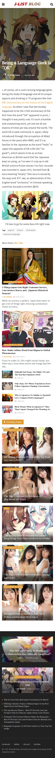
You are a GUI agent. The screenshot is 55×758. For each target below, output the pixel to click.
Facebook (6, 744)
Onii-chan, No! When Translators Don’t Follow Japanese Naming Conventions (33, 384)
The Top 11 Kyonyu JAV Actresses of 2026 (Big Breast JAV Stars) (25, 497)
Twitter (16, 744)
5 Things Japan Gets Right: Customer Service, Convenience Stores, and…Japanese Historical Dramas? (25, 290)
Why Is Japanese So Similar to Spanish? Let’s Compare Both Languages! (33, 396)
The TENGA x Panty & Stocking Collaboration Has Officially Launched (27, 652)
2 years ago (20, 390)
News (6, 508)
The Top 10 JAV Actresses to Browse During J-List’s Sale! (27, 576)
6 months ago (20, 357)
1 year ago (20, 378)
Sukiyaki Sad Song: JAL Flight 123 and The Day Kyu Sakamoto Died (32, 373)
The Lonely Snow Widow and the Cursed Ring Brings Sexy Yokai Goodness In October (27, 537)
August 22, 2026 (32, 658)
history (20, 230)
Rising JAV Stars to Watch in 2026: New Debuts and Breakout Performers (24, 615)
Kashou (21, 658)
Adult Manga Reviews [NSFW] (27, 677)
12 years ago (29, 75)
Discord (26, 744)
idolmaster (30, 230)
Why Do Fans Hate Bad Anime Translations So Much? (26, 699)
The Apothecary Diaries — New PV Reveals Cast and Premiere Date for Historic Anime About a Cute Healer (26, 711)
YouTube (37, 744)
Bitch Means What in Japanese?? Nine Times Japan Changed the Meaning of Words (32, 409)
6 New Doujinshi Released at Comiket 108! (27, 683)
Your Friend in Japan (13, 282)
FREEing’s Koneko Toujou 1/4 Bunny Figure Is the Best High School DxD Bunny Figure (26, 705)
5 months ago (20, 297)
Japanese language (11, 234)
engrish (11, 230)
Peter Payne (15, 75)
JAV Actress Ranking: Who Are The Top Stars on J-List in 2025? (27, 458)
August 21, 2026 (34, 689)
